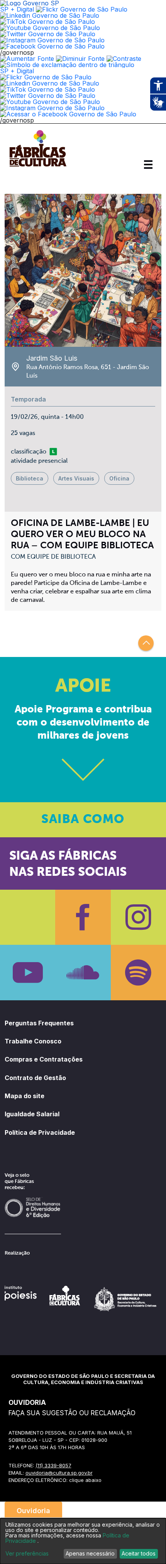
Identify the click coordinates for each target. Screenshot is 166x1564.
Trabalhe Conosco (33, 1041)
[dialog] (83, 1541)
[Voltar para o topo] (146, 643)
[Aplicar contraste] (124, 58)
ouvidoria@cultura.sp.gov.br (59, 1473)
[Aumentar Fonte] (27, 58)
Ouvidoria (33, 1511)
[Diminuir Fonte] (80, 58)
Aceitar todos (139, 1553)
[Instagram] (138, 917)
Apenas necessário (90, 1553)
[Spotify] (138, 972)
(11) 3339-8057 (53, 1465)
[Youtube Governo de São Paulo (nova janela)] (50, 28)
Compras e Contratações (44, 1059)
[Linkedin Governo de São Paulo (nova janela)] (49, 15)
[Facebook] (82, 917)
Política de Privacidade (40, 1132)
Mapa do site (24, 1096)
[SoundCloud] (82, 972)
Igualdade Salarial (32, 1114)
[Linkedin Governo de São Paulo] (49, 83)
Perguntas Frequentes (39, 1023)
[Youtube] (27, 972)
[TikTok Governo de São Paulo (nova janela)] (47, 21)
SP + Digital (17, 9)
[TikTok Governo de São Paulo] (47, 89)
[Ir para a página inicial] (37, 166)
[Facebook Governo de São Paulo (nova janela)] (52, 46)
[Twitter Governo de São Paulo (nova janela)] (47, 34)
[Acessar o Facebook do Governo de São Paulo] (68, 114)
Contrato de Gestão (35, 1078)
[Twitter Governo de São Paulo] (47, 95)
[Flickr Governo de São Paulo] (45, 77)
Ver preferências (27, 1553)
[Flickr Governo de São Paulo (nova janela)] (81, 9)
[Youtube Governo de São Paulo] (50, 102)
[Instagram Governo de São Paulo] (52, 40)
